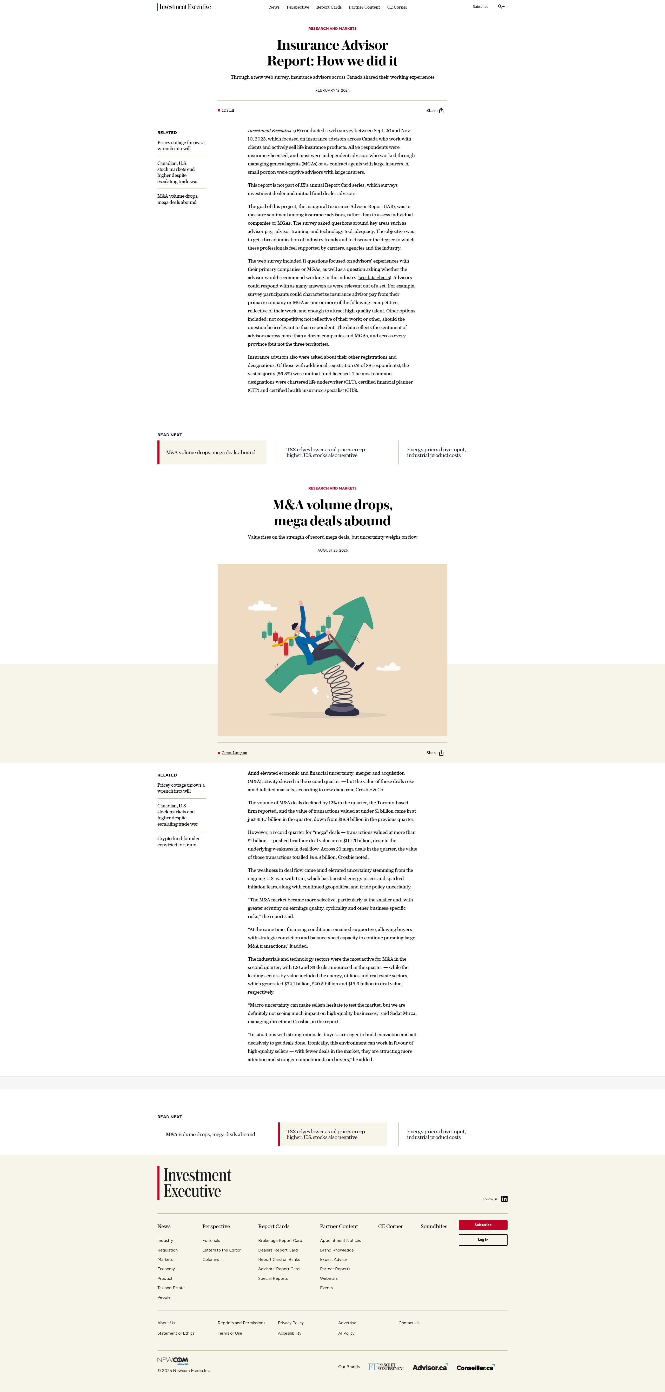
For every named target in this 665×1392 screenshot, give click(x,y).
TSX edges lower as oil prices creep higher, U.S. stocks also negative (326, 452)
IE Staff (228, 110)
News (274, 7)
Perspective (298, 7)
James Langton (234, 753)
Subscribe (481, 6)
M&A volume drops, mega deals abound (211, 452)
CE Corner (397, 7)
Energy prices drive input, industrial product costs (436, 452)
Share (432, 110)
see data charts (374, 277)
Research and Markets (332, 28)
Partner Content (364, 7)
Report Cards (329, 7)
